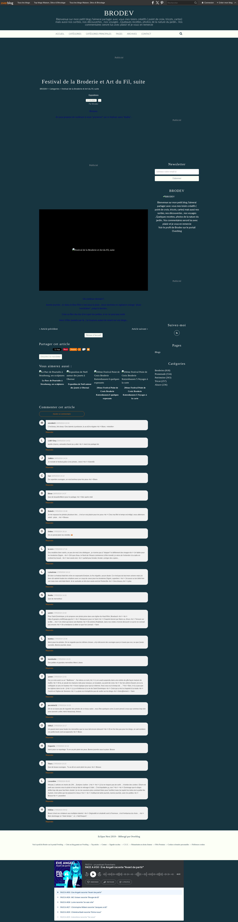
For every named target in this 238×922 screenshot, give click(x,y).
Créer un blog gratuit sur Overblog (77, 845)
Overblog (135, 836)
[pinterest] (162, 2)
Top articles (95, 845)
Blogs (157, 352)
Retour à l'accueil (93, 335)
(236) (161, 384)
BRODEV (119, 13)
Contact (146, 34)
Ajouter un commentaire (62, 414)
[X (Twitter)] (157, 2)
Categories (54, 88)
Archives (132, 34)
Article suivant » (140, 329)
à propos (126, 882)
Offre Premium (160, 845)
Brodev (178, 227)
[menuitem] (60, 34)
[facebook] (153, 2)
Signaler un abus (115, 845)
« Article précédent (48, 329)
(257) (161, 381)
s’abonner (94, 882)
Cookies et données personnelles (178, 845)
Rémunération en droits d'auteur (141, 845)
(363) (163, 377)
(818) (162, 370)
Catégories (75, 34)
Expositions (93, 95)
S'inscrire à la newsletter (50, 357)
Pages (119, 34)
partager (110, 882)
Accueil (60, 34)
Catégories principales (98, 34)
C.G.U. (126, 845)
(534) (163, 374)
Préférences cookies (198, 845)
